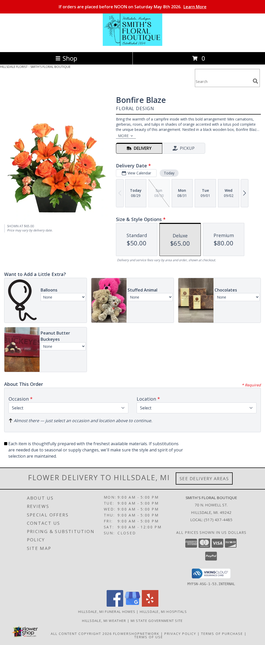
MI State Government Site (157, 620)
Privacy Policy (180, 633)
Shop (70, 58)
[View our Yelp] (150, 605)
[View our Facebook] (115, 605)
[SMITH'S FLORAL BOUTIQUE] (132, 44)
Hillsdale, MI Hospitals (163, 611)
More (123, 135)
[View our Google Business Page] (132, 605)
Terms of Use (148, 637)
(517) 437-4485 (218, 519)
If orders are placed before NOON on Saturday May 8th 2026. (133, 7)
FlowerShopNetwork (136, 633)
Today (169, 173)
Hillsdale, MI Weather (104, 620)
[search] (255, 81)
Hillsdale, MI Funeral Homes (106, 611)
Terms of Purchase (222, 633)
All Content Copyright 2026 (81, 633)
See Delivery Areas (204, 478)
